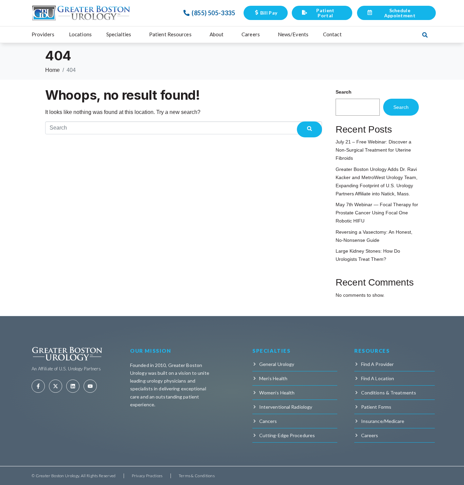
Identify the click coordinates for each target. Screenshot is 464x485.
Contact (332, 34)
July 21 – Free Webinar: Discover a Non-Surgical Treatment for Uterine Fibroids (373, 150)
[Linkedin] (72, 386)
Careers (251, 34)
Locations (80, 34)
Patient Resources (170, 34)
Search (344, 92)
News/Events (293, 34)
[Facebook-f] (38, 386)
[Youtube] (90, 386)
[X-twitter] (55, 386)
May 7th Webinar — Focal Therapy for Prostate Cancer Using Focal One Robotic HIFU (377, 213)
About (217, 34)
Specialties (118, 34)
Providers (43, 34)
